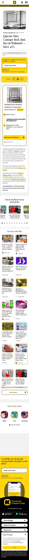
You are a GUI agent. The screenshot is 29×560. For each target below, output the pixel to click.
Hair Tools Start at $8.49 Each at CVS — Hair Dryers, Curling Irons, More (7, 382)
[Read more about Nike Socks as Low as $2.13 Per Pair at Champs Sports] (21, 261)
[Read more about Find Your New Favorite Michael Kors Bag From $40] (7, 283)
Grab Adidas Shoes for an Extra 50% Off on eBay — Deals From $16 (7, 334)
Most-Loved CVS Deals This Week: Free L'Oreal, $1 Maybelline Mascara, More (7, 313)
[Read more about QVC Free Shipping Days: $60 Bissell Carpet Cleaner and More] (21, 283)
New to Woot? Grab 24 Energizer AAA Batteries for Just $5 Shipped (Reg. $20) (21, 335)
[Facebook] (13, 79)
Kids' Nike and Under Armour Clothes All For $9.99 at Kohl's (20, 381)
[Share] (21, 79)
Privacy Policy (21, 71)
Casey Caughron (9, 32)
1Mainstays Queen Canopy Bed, (15, 119)
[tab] (9, 424)
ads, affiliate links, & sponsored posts (15, 52)
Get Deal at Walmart (11, 137)
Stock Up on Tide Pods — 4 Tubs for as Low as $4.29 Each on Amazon (7, 247)
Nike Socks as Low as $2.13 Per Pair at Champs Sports (21, 267)
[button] (24, 520)
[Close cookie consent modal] (25, 535)
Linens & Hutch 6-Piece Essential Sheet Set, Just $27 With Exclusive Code (7, 357)
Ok (14, 547)
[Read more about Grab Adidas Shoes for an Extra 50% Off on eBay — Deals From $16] (7, 326)
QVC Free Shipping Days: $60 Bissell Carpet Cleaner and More (21, 290)
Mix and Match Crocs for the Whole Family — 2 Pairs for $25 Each (21, 312)
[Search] (22, 2)
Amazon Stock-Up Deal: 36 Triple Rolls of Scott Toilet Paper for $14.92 (21, 248)
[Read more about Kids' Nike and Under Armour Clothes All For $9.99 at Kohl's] (21, 373)
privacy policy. (17, 541)
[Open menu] (6, 2)
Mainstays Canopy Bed (12, 107)
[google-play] (21, 513)
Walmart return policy (18, 179)
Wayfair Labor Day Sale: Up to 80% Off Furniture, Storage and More (7, 268)
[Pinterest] (17, 79)
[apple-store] (7, 513)
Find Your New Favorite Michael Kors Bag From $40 (7, 290)
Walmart (16, 151)
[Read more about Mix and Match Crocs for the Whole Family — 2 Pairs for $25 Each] (21, 304)
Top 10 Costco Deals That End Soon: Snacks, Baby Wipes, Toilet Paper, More (21, 357)
